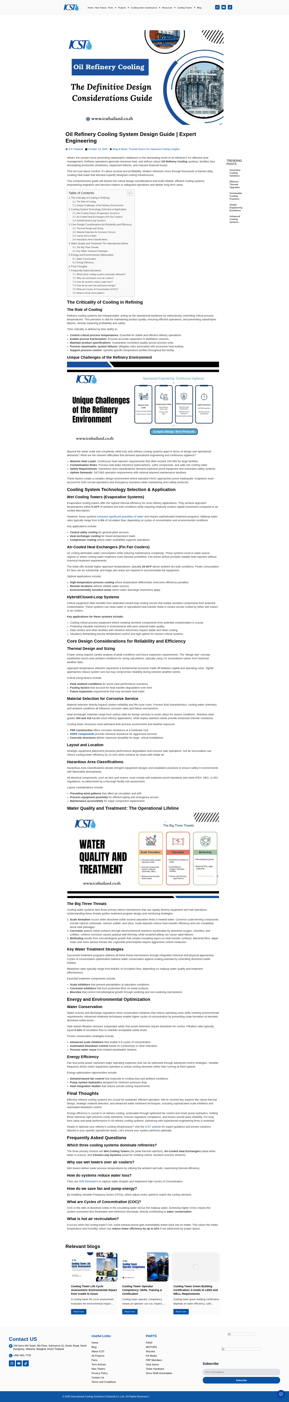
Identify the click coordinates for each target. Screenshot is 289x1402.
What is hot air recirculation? (91, 293)
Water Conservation (86, 259)
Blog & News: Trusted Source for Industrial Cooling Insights (146, 149)
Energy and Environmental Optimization (92, 254)
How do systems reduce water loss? (95, 282)
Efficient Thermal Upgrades (235, 184)
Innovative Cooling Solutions (235, 173)
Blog (199, 7)
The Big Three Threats (88, 247)
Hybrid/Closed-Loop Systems (91, 220)
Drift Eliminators (88, 1181)
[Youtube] (223, 7)
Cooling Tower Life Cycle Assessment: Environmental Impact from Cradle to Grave (94, 1290)
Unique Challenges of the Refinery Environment (100, 205)
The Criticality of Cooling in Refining (90, 197)
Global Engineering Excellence (236, 207)
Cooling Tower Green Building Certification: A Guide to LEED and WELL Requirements (195, 1290)
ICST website (153, 1126)
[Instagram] (217, 7)
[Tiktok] (230, 7)
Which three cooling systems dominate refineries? (101, 274)
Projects (122, 7)
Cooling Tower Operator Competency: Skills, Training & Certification (142, 1290)
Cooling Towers (184, 7)
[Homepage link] (72, 7)
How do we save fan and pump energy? (96, 285)
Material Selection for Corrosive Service (96, 232)
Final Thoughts (79, 266)
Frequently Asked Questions (86, 270)
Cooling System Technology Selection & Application (98, 209)
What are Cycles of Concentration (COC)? (98, 289)
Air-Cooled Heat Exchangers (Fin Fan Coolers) (100, 217)
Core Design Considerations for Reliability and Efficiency (101, 224)
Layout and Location (86, 236)
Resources (167, 7)
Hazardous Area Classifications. (92, 239)
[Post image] (93, 1266)
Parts (110, 7)
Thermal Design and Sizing (90, 228)
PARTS (151, 1336)
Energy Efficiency (85, 262)
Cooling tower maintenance (144, 7)
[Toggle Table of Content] (128, 193)
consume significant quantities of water (120, 516)
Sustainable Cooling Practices (236, 196)
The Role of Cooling (86, 201)
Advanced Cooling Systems (235, 219)
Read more (78, 1311)
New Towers (101, 7)
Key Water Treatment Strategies (92, 251)
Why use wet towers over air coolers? (95, 278)
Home (90, 7)
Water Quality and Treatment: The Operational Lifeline (99, 243)
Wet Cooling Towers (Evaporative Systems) (98, 213)
